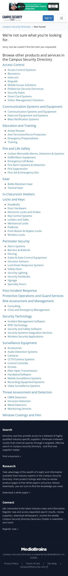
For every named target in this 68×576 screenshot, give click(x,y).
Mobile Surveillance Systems (24, 378)
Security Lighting (17, 273)
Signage (12, 280)
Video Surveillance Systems (24, 386)
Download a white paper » (16, 492)
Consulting (14, 306)
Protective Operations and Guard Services (33, 296)
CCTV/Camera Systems (21, 359)
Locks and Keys (14, 199)
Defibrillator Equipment (22, 157)
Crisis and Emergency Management (29, 310)
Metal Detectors (17, 405)
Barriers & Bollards (19, 250)
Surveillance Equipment (20, 343)
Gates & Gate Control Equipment (27, 257)
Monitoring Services (19, 408)
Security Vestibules (19, 276)
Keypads (13, 81)
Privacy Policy (11, 563)
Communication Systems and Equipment (32, 106)
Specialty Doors (17, 284)
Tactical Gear (15, 188)
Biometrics (14, 73)
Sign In (48, 17)
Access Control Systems (22, 70)
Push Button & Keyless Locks (25, 231)
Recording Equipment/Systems (26, 382)
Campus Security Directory (17, 26)
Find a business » (12, 456)
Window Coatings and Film (22, 415)
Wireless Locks (16, 235)
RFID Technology (17, 325)
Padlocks (13, 227)
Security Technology (17, 316)
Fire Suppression (18, 168)
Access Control (13, 65)
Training (12, 142)
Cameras (13, 355)
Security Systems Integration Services (30, 332)
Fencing (12, 254)
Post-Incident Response (20, 290)
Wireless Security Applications (25, 336)
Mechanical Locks (18, 223)
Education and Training (19, 125)
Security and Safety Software (25, 329)
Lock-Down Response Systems (26, 265)
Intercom (13, 77)
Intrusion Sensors (18, 261)
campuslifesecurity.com (33, 566)
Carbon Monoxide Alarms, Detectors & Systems (36, 153)
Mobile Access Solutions (22, 85)
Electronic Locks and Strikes (24, 212)
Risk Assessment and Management (28, 301)
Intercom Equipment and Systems (28, 115)
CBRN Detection (17, 397)
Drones (12, 367)
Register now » (10, 528)
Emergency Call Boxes (21, 161)
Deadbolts (14, 204)
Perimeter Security (16, 241)
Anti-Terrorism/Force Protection (27, 134)
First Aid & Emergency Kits (23, 172)
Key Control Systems (20, 216)
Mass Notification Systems (23, 119)
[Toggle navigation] (61, 18)
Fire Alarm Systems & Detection (26, 165)
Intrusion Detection (19, 401)
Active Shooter (16, 130)
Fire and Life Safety (16, 148)
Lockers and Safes (18, 219)
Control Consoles (18, 363)
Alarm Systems (16, 246)
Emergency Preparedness (23, 138)
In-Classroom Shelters (19, 194)
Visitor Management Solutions (26, 100)
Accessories (15, 348)
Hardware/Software (19, 374)
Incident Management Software (26, 321)
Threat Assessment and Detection (27, 392)
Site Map (52, 563)
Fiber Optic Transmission (22, 370)
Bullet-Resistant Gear (20, 184)
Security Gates (16, 92)
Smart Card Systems (20, 96)
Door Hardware (17, 208)
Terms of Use (33, 563)
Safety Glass (15, 269)
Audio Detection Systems (22, 352)
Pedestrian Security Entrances (25, 89)
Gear (6, 179)
